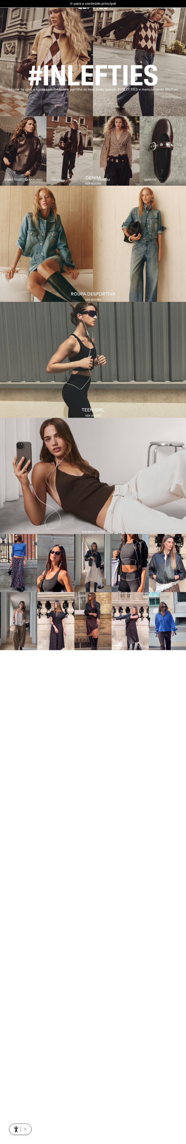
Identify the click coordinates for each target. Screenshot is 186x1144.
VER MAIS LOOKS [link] (93, 532)
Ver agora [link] (93, 184)
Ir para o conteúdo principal (93, 3)
